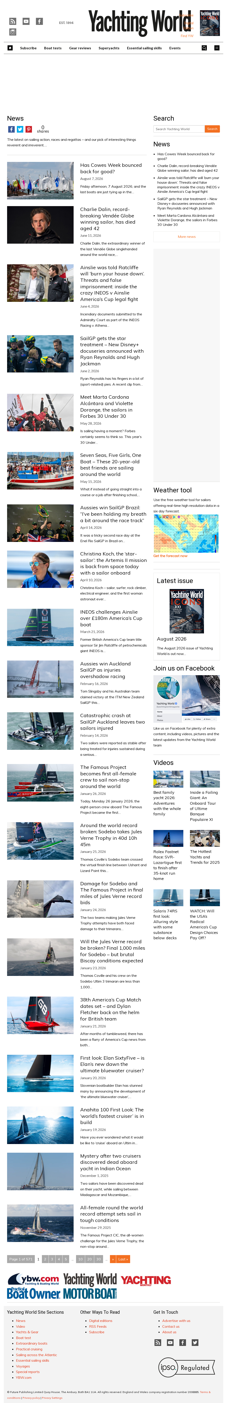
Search (212, 129)
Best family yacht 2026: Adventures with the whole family (167, 803)
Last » (123, 1259)
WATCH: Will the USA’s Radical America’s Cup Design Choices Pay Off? (204, 924)
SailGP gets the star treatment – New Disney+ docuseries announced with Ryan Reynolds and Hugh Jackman (187, 203)
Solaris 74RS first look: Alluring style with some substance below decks (165, 924)
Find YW (187, 36)
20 (89, 1259)
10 (80, 1259)
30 (98, 1259)
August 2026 (171, 639)
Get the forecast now (170, 555)
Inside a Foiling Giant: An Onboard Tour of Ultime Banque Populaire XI (204, 806)
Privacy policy (31, 1397)
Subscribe (186, 15)
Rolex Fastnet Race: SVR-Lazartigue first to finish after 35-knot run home (167, 865)
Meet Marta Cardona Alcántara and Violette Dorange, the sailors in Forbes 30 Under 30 (187, 220)
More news (187, 236)
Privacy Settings (52, 1397)
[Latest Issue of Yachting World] (210, 23)
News (161, 144)
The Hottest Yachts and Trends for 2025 (205, 857)
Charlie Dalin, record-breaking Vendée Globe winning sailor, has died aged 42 (187, 168)
